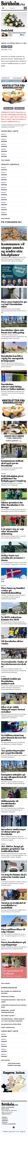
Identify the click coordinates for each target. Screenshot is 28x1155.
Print (9, 46)
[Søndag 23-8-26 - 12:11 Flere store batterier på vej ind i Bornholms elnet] (14, 293)
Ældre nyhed (19, 108)
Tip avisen (4, 1122)
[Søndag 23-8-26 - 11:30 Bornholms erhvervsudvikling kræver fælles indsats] (14, 375)
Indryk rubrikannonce (8, 1027)
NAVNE (2, 579)
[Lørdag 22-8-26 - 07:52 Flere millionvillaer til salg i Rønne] (14, 920)
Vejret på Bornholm (14, 1063)
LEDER (2, 458)
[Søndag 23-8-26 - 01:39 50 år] (14, 573)
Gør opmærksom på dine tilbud (11, 1024)
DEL (3, 46)
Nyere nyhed (8, 108)
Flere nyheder (5, 160)
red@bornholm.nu (6, 1113)
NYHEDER (3, 241)
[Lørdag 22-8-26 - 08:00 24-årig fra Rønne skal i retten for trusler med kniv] (14, 866)
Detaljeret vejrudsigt (14, 1065)
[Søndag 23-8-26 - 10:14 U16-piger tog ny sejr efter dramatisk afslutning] (14, 520)
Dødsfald (4, 136)
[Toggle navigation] (3, 8)
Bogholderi (5, 1120)
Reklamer (4, 1117)
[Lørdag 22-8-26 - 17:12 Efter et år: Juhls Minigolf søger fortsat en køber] (14, 698)
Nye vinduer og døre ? (8, 1015)
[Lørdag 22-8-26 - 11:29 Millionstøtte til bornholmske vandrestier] (14, 792)
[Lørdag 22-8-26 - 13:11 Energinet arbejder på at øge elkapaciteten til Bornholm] (14, 766)
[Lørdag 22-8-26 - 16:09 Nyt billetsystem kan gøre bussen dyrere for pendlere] (14, 726)
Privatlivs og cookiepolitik (9, 1124)
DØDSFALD (3, 134)
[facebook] (14, 1127)
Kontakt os (5, 1119)
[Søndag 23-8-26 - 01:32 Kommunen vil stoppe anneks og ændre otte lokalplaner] (14, 233)
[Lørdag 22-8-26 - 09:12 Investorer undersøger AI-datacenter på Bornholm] (14, 820)
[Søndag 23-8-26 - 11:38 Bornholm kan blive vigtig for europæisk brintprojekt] (14, 347)
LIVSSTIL (4, 968)
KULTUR (3, 553)
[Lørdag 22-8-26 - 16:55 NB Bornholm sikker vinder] (14, 632)
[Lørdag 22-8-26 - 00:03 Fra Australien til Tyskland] (14, 961)
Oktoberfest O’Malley (8, 996)
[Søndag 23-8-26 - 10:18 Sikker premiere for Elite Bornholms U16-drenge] (14, 494)
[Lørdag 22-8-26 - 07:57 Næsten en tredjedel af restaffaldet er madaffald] (14, 894)
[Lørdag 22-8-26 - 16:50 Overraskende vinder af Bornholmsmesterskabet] (14, 653)
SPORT (2, 526)
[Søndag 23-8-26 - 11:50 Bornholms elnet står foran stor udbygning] (14, 321)
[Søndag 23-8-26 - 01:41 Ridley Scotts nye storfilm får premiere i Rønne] (14, 547)
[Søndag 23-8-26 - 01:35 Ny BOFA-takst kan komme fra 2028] (14, 608)
